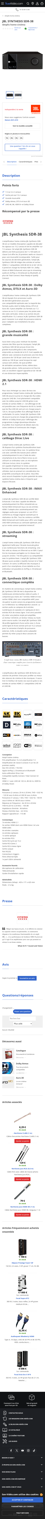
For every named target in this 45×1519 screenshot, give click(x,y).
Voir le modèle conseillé (22, 126)
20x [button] (11, 138)
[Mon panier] (42, 3)
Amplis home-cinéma (12, 16)
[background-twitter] (16, 1450)
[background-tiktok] (34, 1450)
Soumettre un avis (27, 978)
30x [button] (16, 138)
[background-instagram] (28, 1450)
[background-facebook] (11, 1450)
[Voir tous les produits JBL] (35, 109)
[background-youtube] (22, 1450)
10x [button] (7, 138)
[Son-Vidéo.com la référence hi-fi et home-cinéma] (13, 3)
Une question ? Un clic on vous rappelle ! (22, 147)
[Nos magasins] (32, 3)
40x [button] (21, 138)
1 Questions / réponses (33, 29)
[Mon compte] (37, 3)
